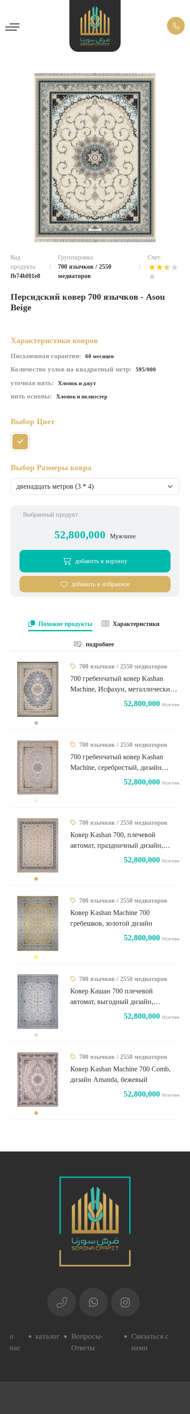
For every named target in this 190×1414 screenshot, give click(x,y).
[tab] (60, 624)
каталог (47, 1336)
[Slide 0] (95, 230)
